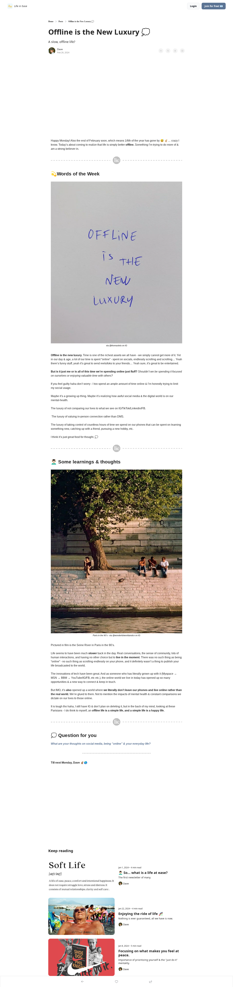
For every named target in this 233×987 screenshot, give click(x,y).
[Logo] (10, 6)
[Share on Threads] (175, 50)
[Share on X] (168, 50)
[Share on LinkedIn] (182, 50)
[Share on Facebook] (160, 50)
